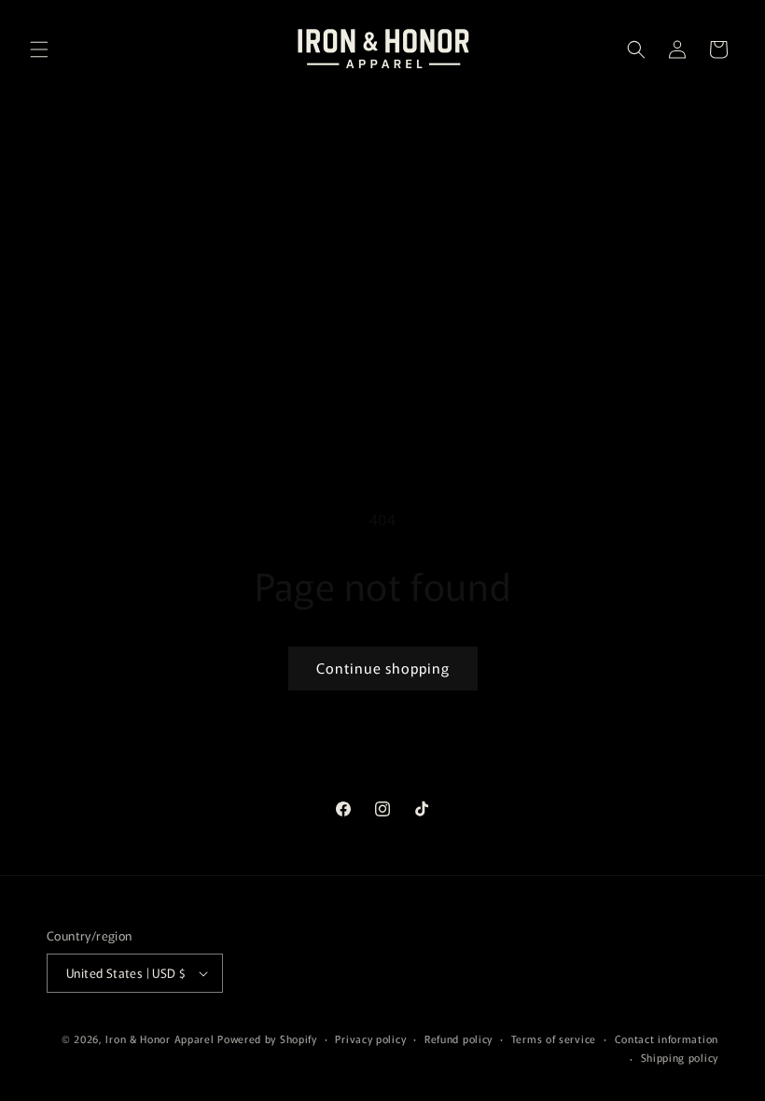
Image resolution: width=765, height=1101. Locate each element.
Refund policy (458, 1038)
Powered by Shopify (267, 1038)
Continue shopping (383, 667)
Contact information (666, 1038)
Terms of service (553, 1038)
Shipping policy (680, 1057)
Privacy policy (370, 1038)
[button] (39, 49)
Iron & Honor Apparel (159, 1038)
